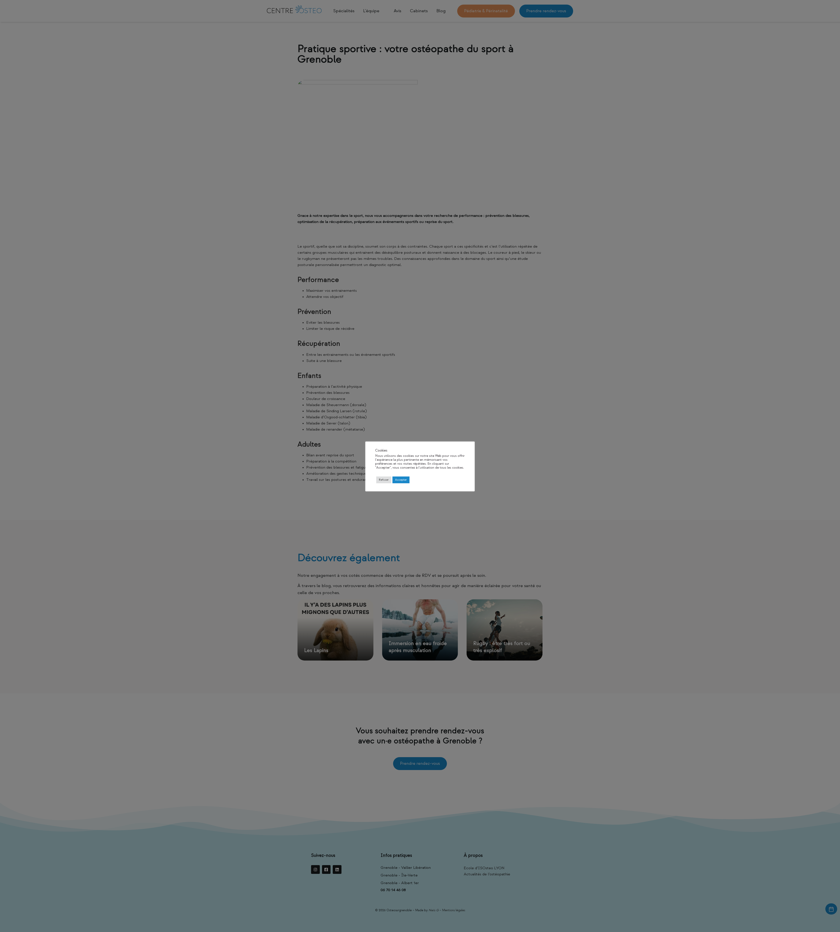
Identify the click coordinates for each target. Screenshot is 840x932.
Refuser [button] (384, 480)
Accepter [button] (401, 480)
